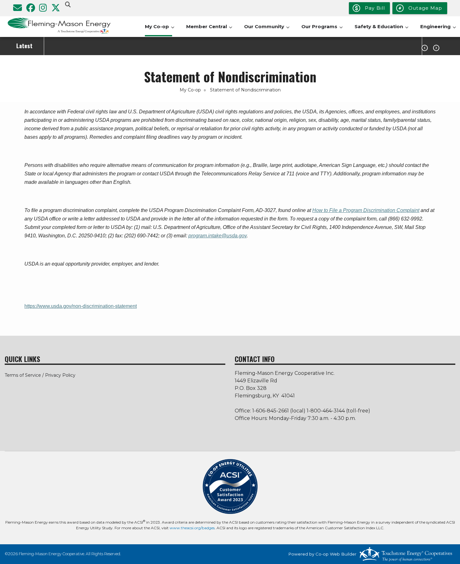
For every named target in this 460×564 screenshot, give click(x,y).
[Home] (57, 26)
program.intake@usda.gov (217, 235)
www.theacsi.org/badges (192, 527)
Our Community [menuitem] (266, 29)
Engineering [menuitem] (438, 29)
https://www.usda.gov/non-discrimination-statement (80, 306)
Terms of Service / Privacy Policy (40, 375)
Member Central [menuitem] (209, 29)
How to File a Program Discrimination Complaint (365, 210)
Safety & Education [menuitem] (381, 29)
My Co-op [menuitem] (159, 29)
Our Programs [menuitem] (322, 29)
